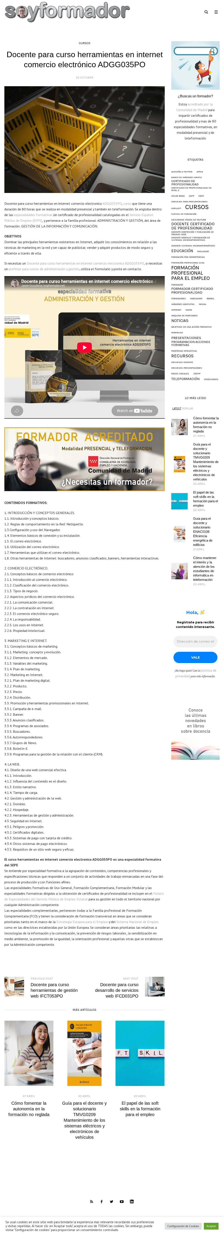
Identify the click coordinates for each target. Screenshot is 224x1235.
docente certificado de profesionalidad (192, 226)
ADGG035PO (112, 203)
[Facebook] (101, 1202)
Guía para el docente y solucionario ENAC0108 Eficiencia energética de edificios (202, 532)
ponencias (177, 333)
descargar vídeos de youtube (188, 220)
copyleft (176, 208)
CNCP (201, 196)
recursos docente (182, 362)
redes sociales (180, 374)
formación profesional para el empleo (190, 273)
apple (200, 172)
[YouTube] (121, 1202)
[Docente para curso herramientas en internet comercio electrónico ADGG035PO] (84, 139)
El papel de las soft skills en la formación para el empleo (140, 1109)
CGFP (191, 196)
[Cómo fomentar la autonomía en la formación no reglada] (28, 1053)
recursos (182, 356)
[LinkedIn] (131, 1202)
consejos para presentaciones (189, 202)
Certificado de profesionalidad (185, 183)
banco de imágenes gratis (186, 177)
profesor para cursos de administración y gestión (44, 269)
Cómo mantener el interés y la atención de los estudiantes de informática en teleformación (204, 568)
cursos (84, 43)
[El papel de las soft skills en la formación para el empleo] (140, 1053)
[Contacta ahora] (195, 65)
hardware (196, 299)
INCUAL (202, 304)
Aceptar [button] (211, 1226)
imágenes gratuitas (183, 304)
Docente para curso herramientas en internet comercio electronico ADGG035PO (85, 263)
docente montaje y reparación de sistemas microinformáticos (190, 239)
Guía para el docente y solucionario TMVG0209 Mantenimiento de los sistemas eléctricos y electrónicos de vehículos (84, 1120)
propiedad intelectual (184, 351)
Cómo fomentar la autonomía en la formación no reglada (28, 1109)
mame (189, 310)
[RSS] (91, 1202)
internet (176, 310)
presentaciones (186, 338)
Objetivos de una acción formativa (191, 327)
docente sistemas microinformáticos (193, 246)
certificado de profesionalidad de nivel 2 (191, 189)
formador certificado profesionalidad (192, 290)
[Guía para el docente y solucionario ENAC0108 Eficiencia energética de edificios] (179, 533)
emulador (203, 251)
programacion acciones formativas (190, 344)
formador (177, 285)
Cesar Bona (178, 196)
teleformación (185, 379)
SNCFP (196, 374)
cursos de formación (183, 214)
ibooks (210, 299)
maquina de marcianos (184, 316)
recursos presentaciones (186, 368)
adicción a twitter (181, 172)
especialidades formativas (33, 215)
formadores (178, 299)
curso (127, 203)
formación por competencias (188, 257)
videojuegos (211, 379)
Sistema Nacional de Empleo (137, 922)
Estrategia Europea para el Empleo (82, 922)
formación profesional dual (188, 263)
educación (182, 251)
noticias (179, 321)
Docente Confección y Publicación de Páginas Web (192, 233)
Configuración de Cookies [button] (183, 1226)
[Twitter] (111, 1202)
